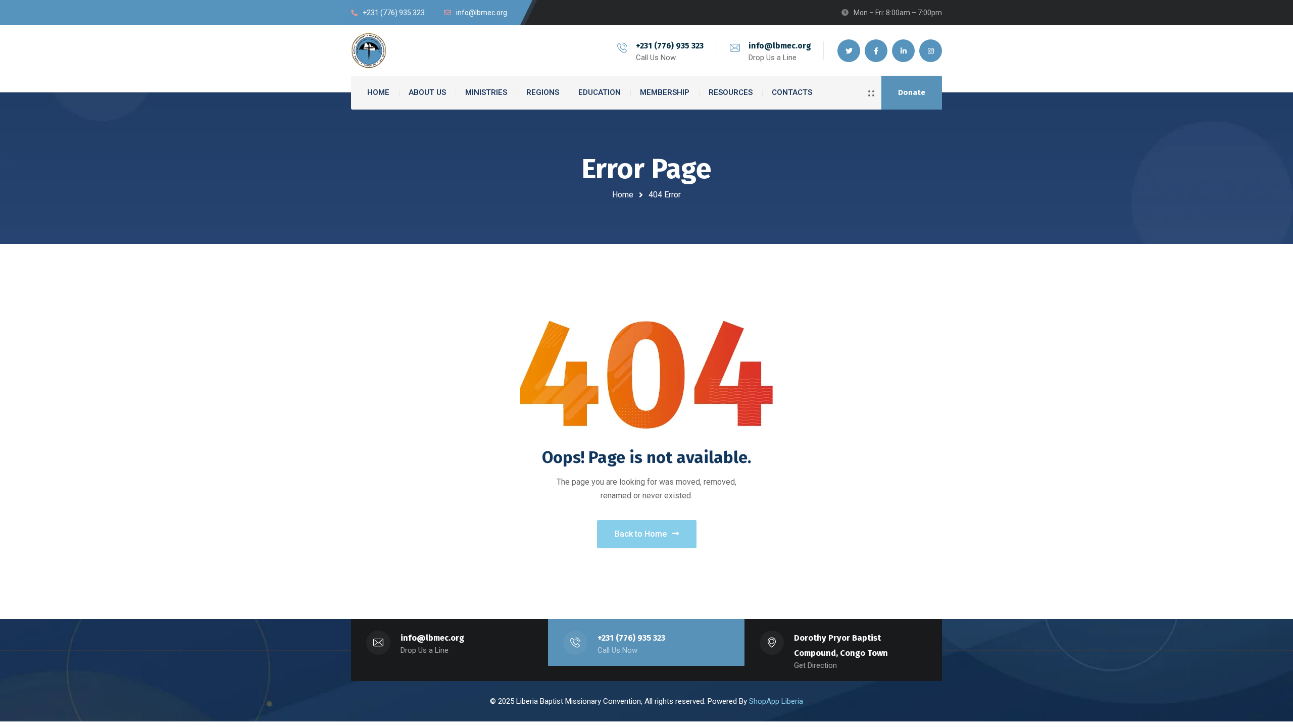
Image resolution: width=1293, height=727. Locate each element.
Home (622, 194)
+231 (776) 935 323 (670, 45)
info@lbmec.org (780, 45)
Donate (911, 92)
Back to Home (641, 534)
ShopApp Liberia (776, 701)
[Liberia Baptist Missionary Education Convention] (368, 50)
